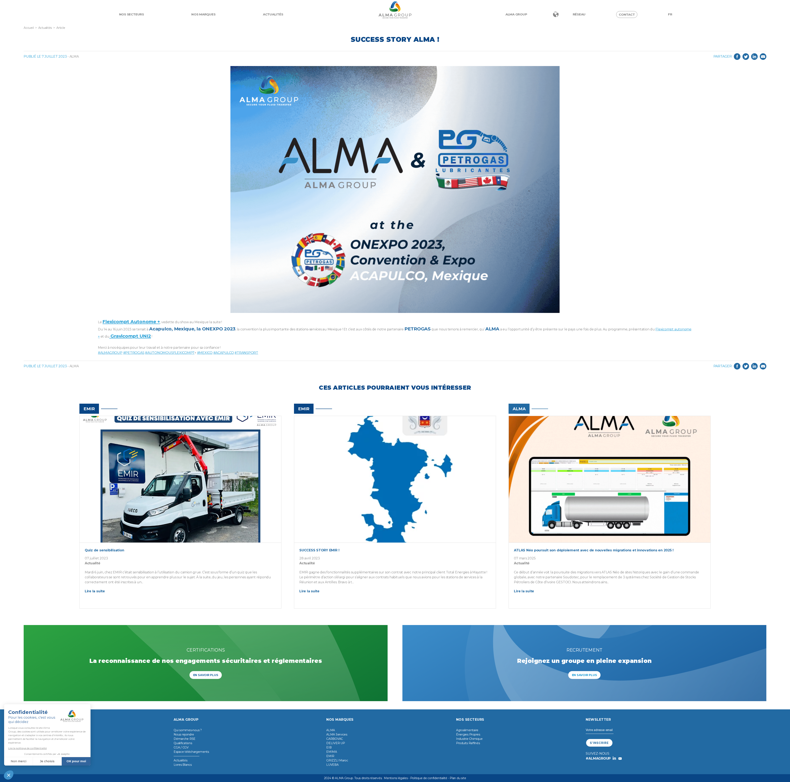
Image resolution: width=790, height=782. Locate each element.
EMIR (330, 756)
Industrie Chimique (469, 739)
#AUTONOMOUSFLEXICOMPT (169, 353)
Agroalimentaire (467, 730)
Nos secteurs (131, 14)
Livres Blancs (183, 765)
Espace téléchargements (191, 752)
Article (60, 28)
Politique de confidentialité (428, 778)
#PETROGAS (133, 353)
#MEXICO (205, 353)
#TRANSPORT (246, 353)
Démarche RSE (184, 739)
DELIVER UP (335, 743)
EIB (328, 747)
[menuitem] (670, 14)
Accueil (29, 28)
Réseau (579, 14)
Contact (627, 14)
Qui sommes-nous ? (188, 730)
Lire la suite (95, 591)
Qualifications (183, 743)
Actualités (273, 14)
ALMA (330, 730)
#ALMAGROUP (110, 353)
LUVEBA (332, 765)
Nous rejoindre (184, 734)
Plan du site (458, 778)
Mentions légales (396, 778)
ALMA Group (516, 14)
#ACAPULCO (223, 353)
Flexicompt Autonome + (131, 321)
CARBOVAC (334, 739)
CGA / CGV (181, 747)
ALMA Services (336, 734)
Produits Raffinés (468, 743)
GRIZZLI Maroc (337, 760)
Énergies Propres (468, 734)
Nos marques (203, 14)
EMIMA (331, 752)
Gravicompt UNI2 (130, 336)
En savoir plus (205, 675)
